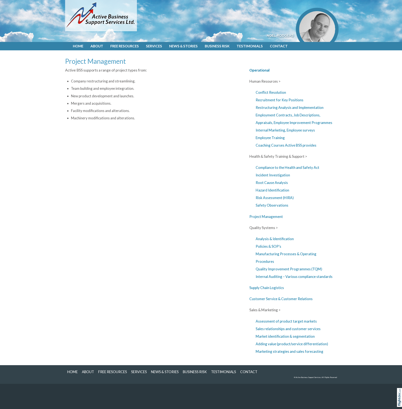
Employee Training (270, 137)
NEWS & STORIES (183, 46)
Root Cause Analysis (272, 182)
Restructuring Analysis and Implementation (289, 107)
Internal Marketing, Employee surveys (285, 130)
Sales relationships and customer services (288, 329)
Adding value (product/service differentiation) (292, 344)
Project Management (266, 216)
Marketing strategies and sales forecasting (289, 351)
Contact (279, 46)
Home (78, 46)
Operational (259, 70)
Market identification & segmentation (285, 336)
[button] (400, 403)
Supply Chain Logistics (266, 287)
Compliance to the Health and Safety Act (287, 167)
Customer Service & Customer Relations (281, 299)
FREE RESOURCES (124, 46)
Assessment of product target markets (286, 321)
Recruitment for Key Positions (279, 100)
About (96, 46)
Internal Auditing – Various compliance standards (294, 276)
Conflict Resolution (271, 92)
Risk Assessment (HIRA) (275, 197)
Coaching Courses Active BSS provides (286, 145)
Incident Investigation (273, 175)
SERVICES (154, 46)
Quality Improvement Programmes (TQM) (289, 269)
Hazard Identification (272, 190)
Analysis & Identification (275, 239)
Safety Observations (272, 205)
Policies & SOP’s (268, 246)
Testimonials (250, 46)
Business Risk (217, 46)
